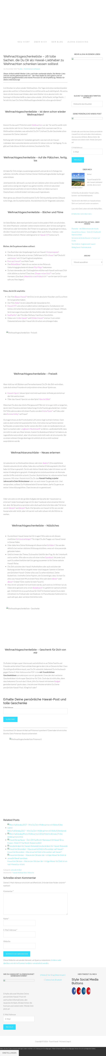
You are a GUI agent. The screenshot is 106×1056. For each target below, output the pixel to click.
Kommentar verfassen (32, 69)
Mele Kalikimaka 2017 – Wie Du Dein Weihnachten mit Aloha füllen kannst (36, 831)
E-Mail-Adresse (10, 930)
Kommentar (8, 891)
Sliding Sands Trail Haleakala (81, 247)
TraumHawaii (53, 9)
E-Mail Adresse (8, 707)
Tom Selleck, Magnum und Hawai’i (83, 244)
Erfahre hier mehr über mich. (82, 214)
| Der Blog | (50, 975)
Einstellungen (9, 1053)
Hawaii (14, 873)
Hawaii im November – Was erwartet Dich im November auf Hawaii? (34, 852)
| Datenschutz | (50, 980)
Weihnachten (22, 873)
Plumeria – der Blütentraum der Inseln (85, 229)
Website (6, 941)
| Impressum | (60, 975)
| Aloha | (43, 975)
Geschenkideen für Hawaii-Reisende (52, 846)
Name (6, 918)
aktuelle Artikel (16, 870)
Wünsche (30, 873)
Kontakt (58, 980)
